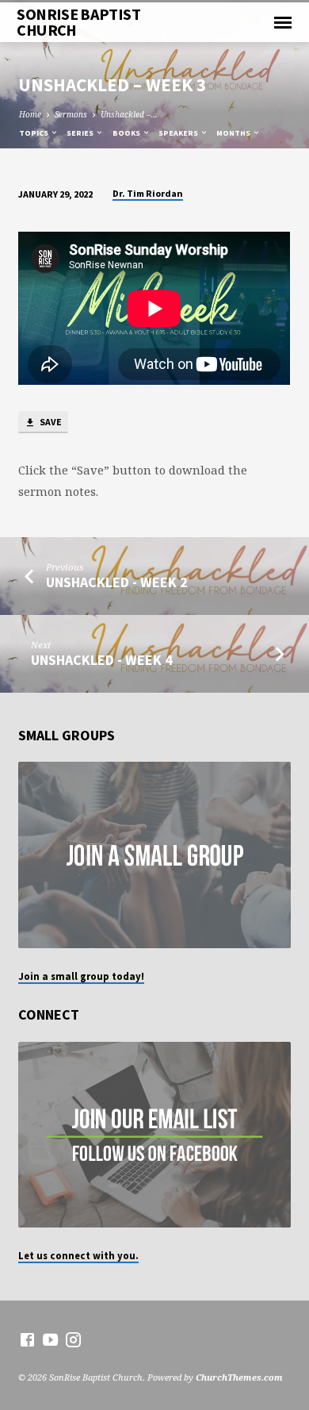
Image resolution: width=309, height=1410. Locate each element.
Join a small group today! (81, 976)
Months (234, 133)
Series (81, 133)
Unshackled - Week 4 (101, 660)
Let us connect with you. (78, 1255)
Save (50, 422)
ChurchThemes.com (239, 1377)
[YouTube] (50, 1339)
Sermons (71, 114)
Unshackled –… (129, 114)
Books (127, 133)
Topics (34, 133)
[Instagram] (73, 1339)
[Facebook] (27, 1339)
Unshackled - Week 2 (116, 582)
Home (30, 114)
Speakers (179, 133)
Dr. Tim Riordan (148, 193)
